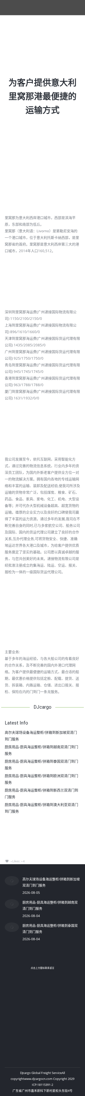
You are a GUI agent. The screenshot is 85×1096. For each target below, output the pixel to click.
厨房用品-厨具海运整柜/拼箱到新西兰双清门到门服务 (41, 793)
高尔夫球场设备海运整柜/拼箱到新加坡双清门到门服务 (41, 735)
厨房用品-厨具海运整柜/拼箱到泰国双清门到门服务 (41, 764)
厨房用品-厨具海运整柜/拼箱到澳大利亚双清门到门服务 (41, 808)
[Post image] (12, 881)
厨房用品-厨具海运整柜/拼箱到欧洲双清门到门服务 (41, 779)
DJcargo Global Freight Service (41, 1073)
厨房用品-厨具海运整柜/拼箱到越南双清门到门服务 (41, 750)
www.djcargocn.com (38, 1079)
